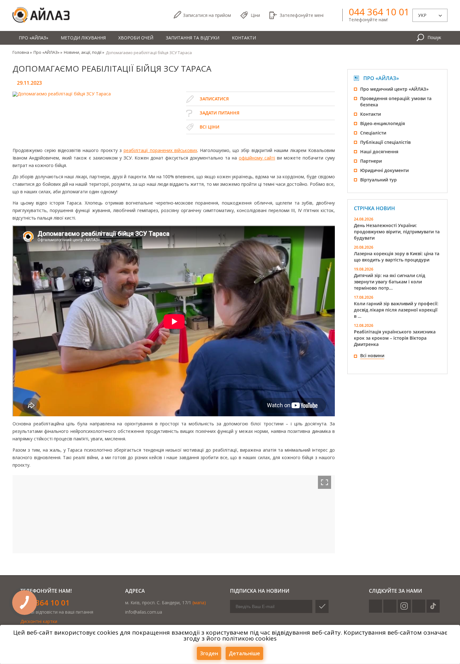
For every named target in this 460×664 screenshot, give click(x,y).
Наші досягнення (379, 152)
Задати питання (219, 113)
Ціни (255, 15)
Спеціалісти (373, 133)
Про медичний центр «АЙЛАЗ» (394, 89)
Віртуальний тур (378, 180)
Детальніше (244, 653)
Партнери (371, 161)
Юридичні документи (384, 170)
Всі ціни (209, 127)
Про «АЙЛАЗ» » (47, 52)
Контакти (244, 38)
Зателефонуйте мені (302, 15)
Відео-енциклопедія (382, 123)
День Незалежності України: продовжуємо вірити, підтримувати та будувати (397, 231)
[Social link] (375, 606)
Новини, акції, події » (84, 52)
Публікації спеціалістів (385, 142)
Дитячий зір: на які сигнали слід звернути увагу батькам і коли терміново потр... (389, 281)
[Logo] (41, 15)
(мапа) (199, 603)
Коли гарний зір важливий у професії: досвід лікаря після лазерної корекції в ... (396, 310)
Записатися (207, 15)
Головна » (22, 52)
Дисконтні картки (38, 621)
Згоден (209, 653)
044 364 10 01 (379, 12)
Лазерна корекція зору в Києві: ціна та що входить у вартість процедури (396, 257)
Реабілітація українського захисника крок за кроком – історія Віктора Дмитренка (395, 338)
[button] (324, 482)
